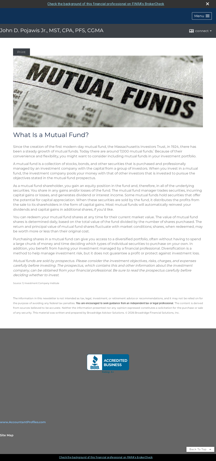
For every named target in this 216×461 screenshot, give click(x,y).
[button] (202, 16)
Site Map (7, 435)
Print (21, 52)
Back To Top (198, 449)
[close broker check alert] (207, 3)
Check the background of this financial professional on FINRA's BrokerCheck (105, 4)
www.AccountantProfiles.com (23, 422)
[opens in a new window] (108, 363)
